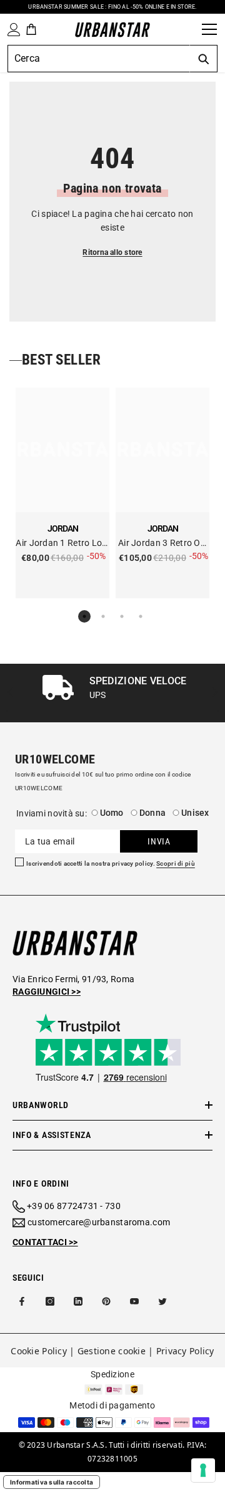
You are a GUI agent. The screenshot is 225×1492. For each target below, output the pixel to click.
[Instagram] (50, 1301)
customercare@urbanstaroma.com (99, 1222)
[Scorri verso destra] (214, 693)
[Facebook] (21, 1301)
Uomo (112, 813)
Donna (152, 813)
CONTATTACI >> (45, 1242)
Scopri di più (175, 864)
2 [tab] (103, 616)
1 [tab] (84, 616)
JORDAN (63, 528)
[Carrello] (31, 29)
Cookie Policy (39, 1351)
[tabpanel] (62, 493)
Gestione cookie (112, 1351)
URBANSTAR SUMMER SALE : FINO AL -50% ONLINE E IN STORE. (112, 7)
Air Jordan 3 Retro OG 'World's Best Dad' (162, 544)
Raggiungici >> (46, 992)
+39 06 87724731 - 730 (74, 1206)
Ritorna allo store (112, 252)
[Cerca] (188, 29)
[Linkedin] (78, 1301)
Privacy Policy (185, 1351)
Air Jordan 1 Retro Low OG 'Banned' (62, 544)
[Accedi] (11, 29)
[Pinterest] (106, 1301)
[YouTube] (134, 1301)
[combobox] (98, 58)
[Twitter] (162, 1301)
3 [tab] (122, 616)
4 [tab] (140, 616)
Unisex (195, 813)
